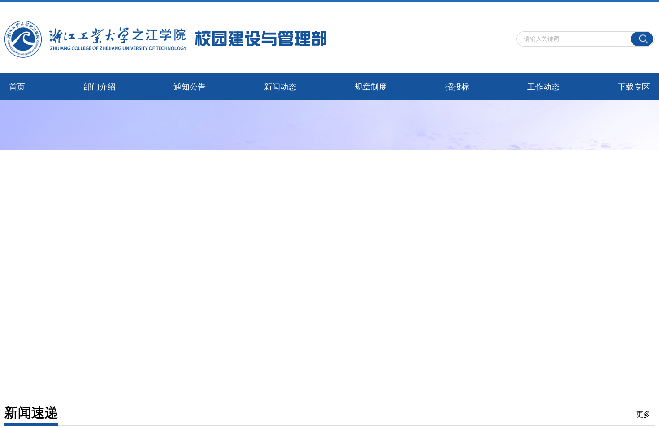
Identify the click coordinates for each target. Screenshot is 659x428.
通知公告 (189, 86)
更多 (643, 414)
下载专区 (634, 86)
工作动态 (543, 86)
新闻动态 (280, 86)
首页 (17, 86)
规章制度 (371, 86)
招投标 (457, 86)
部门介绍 (99, 86)
